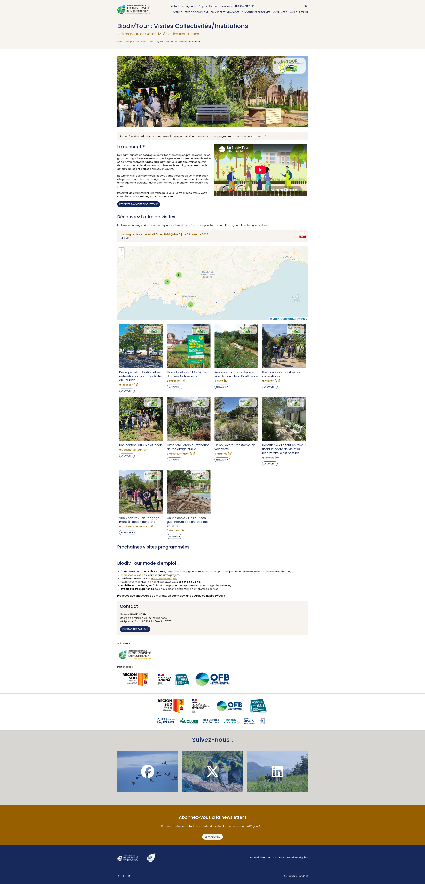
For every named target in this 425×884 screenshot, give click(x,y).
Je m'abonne (212, 836)
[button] (216, 302)
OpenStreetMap (289, 318)
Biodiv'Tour (153, 41)
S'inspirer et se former (256, 12)
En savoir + (127, 390)
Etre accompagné (196, 12)
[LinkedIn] (277, 771)
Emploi (203, 6)
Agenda (191, 6)
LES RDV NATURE (244, 6)
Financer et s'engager (225, 12)
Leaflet (275, 318)
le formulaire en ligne (163, 578)
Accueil (120, 41)
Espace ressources (221, 6)
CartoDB (303, 318)
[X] (212, 771)
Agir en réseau (298, 12)
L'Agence (176, 12)
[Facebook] (147, 771)
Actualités (177, 6)
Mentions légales (297, 857)
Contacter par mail (135, 629)
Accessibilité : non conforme (266, 857)
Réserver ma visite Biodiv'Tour (138, 204)
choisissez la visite (132, 575)
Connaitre (280, 12)
